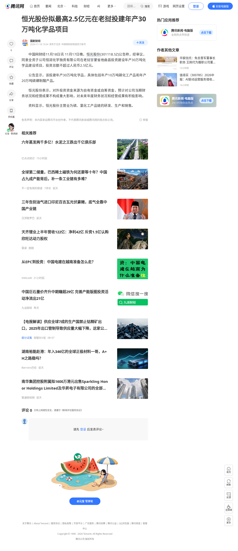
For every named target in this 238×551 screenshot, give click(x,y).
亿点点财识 (28, 158)
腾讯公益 (112, 523)
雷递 (24, 248)
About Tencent (41, 523)
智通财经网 (28, 397)
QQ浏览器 (124, 523)
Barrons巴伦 (29, 367)
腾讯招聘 (100, 523)
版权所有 (89, 539)
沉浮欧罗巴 (28, 218)
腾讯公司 (80, 539)
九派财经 (27, 308)
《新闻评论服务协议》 (72, 410)
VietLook (27, 278)
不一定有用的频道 (32, 188)
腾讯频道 (135, 523)
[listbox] (85, 265)
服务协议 (55, 523)
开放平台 (78, 523)
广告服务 (89, 523)
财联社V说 (40, 337)
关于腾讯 (26, 523)
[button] (206, 32)
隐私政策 (66, 523)
